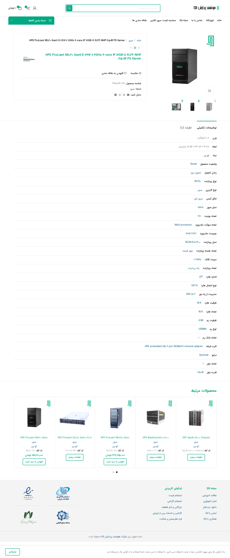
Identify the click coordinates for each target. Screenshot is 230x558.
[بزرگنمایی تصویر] (209, 91)
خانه (139, 40)
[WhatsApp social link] (120, 95)
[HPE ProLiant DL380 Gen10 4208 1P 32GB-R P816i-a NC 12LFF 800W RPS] (74, 417)
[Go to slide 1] (117, 472)
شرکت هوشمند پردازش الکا (114, 536)
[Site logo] (205, 8)
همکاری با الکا (210, 519)
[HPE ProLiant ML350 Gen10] (115, 417)
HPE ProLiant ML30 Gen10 (34, 438)
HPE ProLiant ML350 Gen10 (115, 438)
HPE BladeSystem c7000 (156, 438)
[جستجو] (69, 8)
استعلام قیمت (175, 495)
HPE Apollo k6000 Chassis (196, 438)
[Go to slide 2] (113, 472)
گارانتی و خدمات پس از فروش (167, 513)
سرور (131, 40)
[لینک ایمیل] (128, 95)
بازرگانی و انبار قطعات (171, 507)
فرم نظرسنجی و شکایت (170, 519)
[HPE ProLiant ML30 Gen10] (34, 417)
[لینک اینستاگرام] (124, 95)
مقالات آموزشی (209, 495)
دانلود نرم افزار (210, 507)
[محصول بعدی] (131, 48)
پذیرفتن (12, 552)
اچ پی (196, 446)
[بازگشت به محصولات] (135, 48)
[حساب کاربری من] (34, 8)
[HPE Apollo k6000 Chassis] (196, 417)
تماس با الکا (211, 513)
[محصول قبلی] (139, 48)
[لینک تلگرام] (115, 95)
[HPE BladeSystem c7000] (155, 417)
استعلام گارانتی (174, 501)
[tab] (207, 126)
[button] (115, 461)
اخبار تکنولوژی (210, 501)
